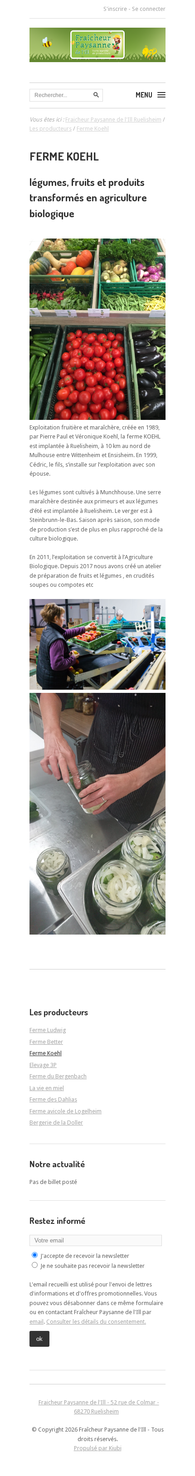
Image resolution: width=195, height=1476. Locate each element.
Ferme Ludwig (47, 1030)
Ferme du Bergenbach (58, 1076)
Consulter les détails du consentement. (96, 1321)
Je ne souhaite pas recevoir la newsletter (92, 1265)
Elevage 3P (43, 1065)
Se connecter (149, 8)
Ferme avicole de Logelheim (65, 1111)
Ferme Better (46, 1041)
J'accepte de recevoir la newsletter (84, 1255)
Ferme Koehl (45, 1053)
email (36, 1321)
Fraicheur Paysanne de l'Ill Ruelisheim (113, 119)
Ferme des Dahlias (53, 1099)
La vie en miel (46, 1088)
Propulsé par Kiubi (98, 1448)
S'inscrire (115, 8)
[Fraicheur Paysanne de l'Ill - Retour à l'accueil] (97, 59)
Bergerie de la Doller (56, 1122)
